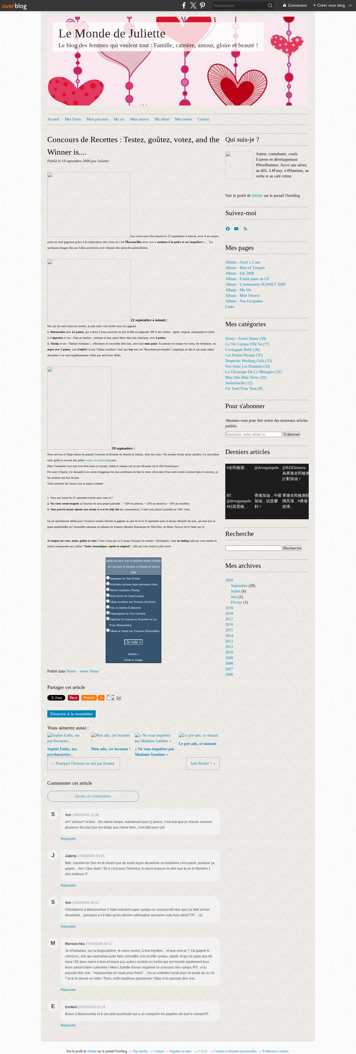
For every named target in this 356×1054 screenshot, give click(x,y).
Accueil (53, 119)
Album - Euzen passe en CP (247, 279)
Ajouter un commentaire (93, 796)
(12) (239, 383)
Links (229, 307)
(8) (244, 389)
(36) (242, 350)
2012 (229, 647)
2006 (229, 674)
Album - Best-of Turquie (245, 268)
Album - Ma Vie (238, 290)
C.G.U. (203, 1051)
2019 (229, 608)
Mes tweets (183, 119)
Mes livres (73, 119)
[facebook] (184, 5)
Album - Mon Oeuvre (242, 295)
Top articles (140, 1051)
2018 (229, 613)
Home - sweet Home (82, 671)
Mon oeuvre (139, 119)
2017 (229, 619)
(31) (253, 372)
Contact (204, 119)
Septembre (239, 586)
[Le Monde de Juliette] (239, 165)
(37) (247, 344)
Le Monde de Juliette (111, 33)
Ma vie (119, 119)
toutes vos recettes (95, 460)
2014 (229, 636)
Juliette (257, 196)
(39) (245, 339)
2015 (229, 630)
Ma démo (162, 119)
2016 (229, 625)
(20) (245, 377)
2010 (229, 652)
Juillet (235, 591)
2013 (229, 641)
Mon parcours (97, 119)
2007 (229, 669)
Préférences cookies (276, 1051)
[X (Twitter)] (193, 5)
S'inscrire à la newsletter (71, 714)
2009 (229, 658)
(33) (248, 361)
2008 (229, 663)
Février (236, 602)
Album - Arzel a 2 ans (242, 262)
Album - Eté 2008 (239, 273)
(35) (244, 355)
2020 (229, 580)
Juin (234, 597)
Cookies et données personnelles (235, 1051)
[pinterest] (202, 5)
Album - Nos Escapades (244, 301)
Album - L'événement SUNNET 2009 (255, 284)
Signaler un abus (181, 1051)
